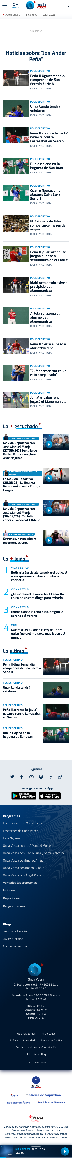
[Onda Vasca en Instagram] (41, 777)
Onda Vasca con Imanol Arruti (23, 860)
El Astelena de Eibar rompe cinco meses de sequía (48, 225)
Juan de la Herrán (15, 931)
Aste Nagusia (12, 14)
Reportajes (11, 898)
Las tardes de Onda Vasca (20, 831)
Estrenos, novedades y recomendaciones (19, 541)
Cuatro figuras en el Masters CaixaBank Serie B (45, 194)
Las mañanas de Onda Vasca (22, 823)
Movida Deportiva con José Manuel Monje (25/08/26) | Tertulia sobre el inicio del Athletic (21, 514)
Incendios (31, 14)
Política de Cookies (52, 1040)
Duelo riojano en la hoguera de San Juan (46, 166)
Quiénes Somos (26, 1033)
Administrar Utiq (36, 1054)
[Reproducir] (48, 444)
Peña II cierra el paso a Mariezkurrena (48, 346)
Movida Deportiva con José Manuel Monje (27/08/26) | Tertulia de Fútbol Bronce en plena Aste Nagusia (20, 450)
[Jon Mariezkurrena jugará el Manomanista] (16, 400)
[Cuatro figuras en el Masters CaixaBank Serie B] (16, 193)
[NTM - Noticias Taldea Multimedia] (36, 1082)
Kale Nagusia (12, 838)
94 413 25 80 (38, 988)
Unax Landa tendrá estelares (45, 108)
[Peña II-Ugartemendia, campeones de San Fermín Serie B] (16, 78)
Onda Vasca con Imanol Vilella (23, 868)
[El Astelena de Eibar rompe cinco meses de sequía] (16, 223)
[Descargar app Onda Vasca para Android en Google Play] (23, 795)
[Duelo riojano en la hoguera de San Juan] (16, 166)
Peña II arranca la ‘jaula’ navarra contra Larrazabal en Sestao (49, 137)
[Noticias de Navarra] (51, 1102)
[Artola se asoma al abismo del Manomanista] (16, 315)
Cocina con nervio (15, 946)
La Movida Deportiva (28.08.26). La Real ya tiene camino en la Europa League (21, 484)
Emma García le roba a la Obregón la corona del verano (37, 614)
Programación (14, 906)
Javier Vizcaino (13, 939)
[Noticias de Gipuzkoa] (43, 1095)
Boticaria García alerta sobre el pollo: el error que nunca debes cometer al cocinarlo (39, 576)
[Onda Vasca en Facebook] (22, 777)
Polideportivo (40, 71)
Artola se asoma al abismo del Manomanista (45, 317)
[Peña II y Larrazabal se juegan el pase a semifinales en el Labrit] (16, 254)
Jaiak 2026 (49, 14)
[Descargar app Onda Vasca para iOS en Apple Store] (50, 795)
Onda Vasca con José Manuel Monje (27, 846)
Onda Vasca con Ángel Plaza (22, 875)
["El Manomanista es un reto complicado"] (16, 373)
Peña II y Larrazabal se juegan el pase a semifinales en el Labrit (49, 256)
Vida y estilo (20, 567)
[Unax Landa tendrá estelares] (16, 108)
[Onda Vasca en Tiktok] (60, 777)
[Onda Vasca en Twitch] (51, 777)
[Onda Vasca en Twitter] (12, 777)
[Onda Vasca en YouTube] (31, 777)
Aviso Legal (48, 1033)
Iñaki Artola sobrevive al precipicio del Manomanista (49, 287)
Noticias (9, 890)
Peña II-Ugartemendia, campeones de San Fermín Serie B (47, 80)
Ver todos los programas (20, 883)
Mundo (15, 625)
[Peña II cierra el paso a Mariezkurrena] (16, 346)
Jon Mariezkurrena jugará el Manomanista (48, 399)
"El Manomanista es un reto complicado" (48, 373)
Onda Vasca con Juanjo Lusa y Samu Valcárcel (34, 853)
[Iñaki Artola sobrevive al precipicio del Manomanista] (16, 285)
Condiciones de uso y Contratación (36, 1047)
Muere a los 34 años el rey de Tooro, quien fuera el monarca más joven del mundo (38, 634)
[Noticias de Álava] (18, 1102)
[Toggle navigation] (5, 5)
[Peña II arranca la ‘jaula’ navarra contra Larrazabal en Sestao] (16, 135)
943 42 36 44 (38, 999)
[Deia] (14, 1095)
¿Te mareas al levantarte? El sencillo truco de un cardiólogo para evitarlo (37, 596)
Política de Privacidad (22, 1040)
